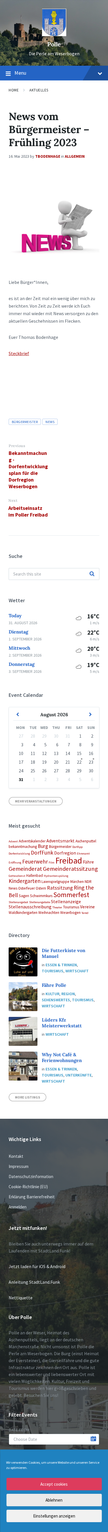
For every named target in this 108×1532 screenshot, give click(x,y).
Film (51, 862)
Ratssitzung (60, 887)
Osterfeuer (26, 888)
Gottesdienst (17, 876)
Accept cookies (54, 1484)
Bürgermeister (25, 422)
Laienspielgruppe (55, 881)
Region (68, 993)
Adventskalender (32, 841)
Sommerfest (71, 894)
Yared (85, 913)
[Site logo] (54, 34)
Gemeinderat (25, 868)
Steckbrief (19, 353)
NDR (88, 881)
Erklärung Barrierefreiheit (32, 1196)
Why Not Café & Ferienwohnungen (62, 1057)
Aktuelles (38, 90)
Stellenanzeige (66, 901)
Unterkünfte (78, 1075)
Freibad (68, 860)
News (50, 422)
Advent (13, 841)
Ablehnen (54, 1500)
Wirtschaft (77, 970)
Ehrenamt (83, 853)
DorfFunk (42, 852)
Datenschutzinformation (31, 1176)
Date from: (20, 1429)
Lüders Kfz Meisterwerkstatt (62, 1022)
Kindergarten (25, 880)
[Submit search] (92, 574)
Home (14, 90)
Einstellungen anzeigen (54, 1516)
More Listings (27, 1097)
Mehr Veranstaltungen (35, 801)
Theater (57, 907)
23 (91, 762)
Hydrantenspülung (56, 876)
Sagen (24, 895)
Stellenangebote (39, 902)
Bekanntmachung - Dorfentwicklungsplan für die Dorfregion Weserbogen (28, 470)
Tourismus (71, 907)
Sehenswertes (56, 999)
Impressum (19, 1166)
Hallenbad (34, 875)
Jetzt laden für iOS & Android (37, 1266)
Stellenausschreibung (30, 907)
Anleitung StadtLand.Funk (34, 1282)
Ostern (41, 888)
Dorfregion (65, 853)
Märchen (77, 881)
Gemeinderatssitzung (70, 868)
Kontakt (16, 1156)
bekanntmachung (23, 846)
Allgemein (75, 156)
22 (79, 762)
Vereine (87, 907)
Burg (43, 846)
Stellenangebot (18, 902)
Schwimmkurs (41, 895)
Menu (20, 72)
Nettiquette (21, 1297)
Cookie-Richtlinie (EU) (28, 1186)
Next (12, 500)
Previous (17, 445)
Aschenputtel (85, 841)
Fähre (88, 862)
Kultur (52, 993)
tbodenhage (47, 156)
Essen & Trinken (61, 964)
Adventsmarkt (60, 841)
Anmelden (17, 1207)
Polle (54, 44)
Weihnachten (48, 912)
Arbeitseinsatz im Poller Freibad (28, 511)
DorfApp (77, 847)
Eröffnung (15, 862)
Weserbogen (70, 912)
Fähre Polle (54, 985)
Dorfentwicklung (19, 853)
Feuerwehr (35, 861)
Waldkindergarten (23, 912)
